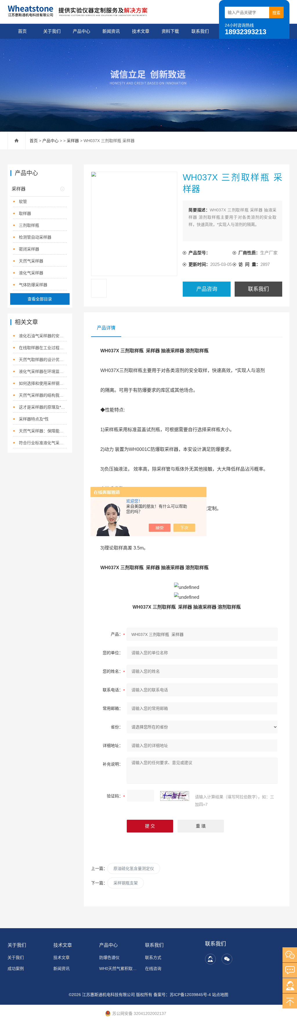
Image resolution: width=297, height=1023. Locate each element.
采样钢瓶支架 (125, 883)
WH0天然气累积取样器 (119, 968)
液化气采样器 (31, 273)
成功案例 (16, 968)
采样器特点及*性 (34, 419)
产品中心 (81, 31)
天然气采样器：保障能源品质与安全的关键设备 (43, 431)
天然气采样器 (31, 261)
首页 (22, 31)
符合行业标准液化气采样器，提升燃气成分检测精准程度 (43, 442)
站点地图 (220, 994)
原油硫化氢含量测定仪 (133, 868)
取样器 (25, 213)
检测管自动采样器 (35, 237)
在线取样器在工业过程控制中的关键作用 (43, 347)
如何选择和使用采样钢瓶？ (43, 383)
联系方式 (153, 957)
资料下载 (170, 31)
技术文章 (140, 31)
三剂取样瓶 (29, 225)
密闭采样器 (29, 249)
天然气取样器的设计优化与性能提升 (43, 359)
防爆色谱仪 (109, 957)
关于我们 (52, 31)
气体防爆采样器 (33, 284)
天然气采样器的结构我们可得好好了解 (43, 395)
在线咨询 (153, 968)
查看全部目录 (40, 299)
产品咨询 (206, 289)
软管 (23, 201)
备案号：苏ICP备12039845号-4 (182, 994)
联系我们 (200, 31)
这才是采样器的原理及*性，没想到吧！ (43, 407)
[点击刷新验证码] (174, 796)
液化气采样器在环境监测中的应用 (43, 371)
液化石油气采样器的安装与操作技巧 (43, 335)
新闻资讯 (111, 31)
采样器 (73, 140)
